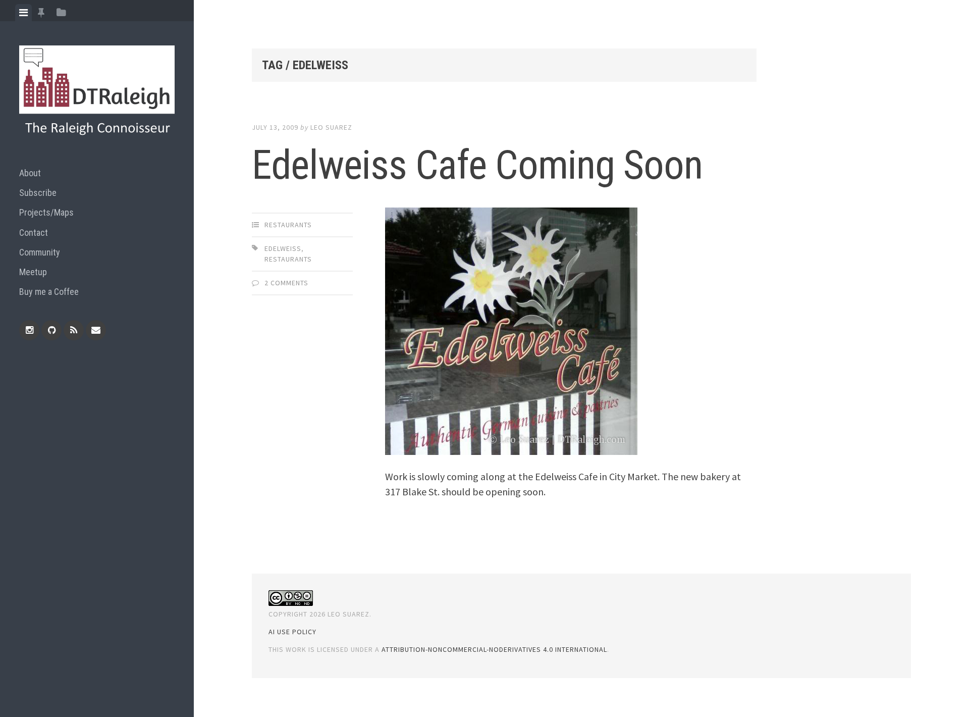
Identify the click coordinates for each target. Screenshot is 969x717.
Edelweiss (282, 248)
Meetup (33, 272)
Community (39, 252)
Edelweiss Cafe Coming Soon (477, 165)
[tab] (23, 12)
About (30, 173)
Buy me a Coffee (49, 291)
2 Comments (286, 282)
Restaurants (288, 224)
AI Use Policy (292, 631)
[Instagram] (29, 330)
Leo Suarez (331, 127)
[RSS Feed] (74, 330)
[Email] (96, 330)
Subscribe (38, 192)
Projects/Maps (46, 212)
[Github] (51, 330)
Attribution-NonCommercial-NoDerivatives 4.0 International (494, 649)
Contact (33, 232)
